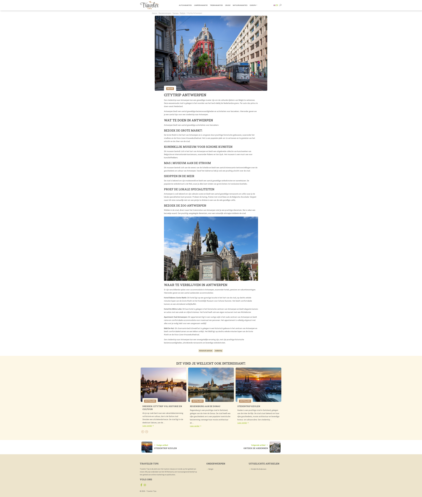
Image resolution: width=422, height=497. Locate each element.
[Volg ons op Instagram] (144, 485)
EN (276, 5)
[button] (280, 5)
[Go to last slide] (142, 431)
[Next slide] (146, 431)
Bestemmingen (164, 13)
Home (154, 13)
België (182, 13)
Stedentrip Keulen (248, 406)
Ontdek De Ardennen (258, 469)
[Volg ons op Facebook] (141, 485)
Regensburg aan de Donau (205, 406)
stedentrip (218, 351)
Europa (175, 13)
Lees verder (147, 425)
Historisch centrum (205, 351)
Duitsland (150, 401)
